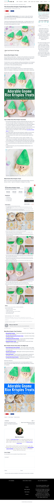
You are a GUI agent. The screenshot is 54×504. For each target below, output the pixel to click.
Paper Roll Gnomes (10, 354)
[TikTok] (31, 485)
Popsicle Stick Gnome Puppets (12, 357)
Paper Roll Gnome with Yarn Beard (13, 347)
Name (6, 470)
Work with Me (27, 489)
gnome (6, 417)
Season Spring (16, 417)
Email (21, 470)
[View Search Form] (49, 1)
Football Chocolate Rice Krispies (12, 338)
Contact (27, 487)
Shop (17, 1)
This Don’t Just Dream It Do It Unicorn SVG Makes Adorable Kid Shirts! (10, 423)
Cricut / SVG (33, 1)
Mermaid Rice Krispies (10, 333)
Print (29, 200)
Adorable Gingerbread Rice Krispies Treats (14, 335)
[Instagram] (25, 485)
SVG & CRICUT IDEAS (27, 480)
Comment (7, 457)
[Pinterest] (13, 1)
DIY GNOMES (11, 480)
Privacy (27, 494)
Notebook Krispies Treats (11, 341)
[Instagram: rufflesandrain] (7, 325)
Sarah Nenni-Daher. (15, 439)
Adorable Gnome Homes (11, 351)
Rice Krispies (10, 417)
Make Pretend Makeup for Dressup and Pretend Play (28, 422)
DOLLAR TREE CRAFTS (42, 480)
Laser (29, 1)
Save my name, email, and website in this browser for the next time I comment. (19, 473)
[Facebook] (23, 485)
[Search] (48, 26)
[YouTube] (29, 485)
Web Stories (27, 491)
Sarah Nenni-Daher (8, 8)
